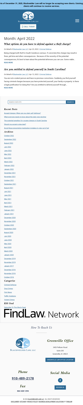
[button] (77, 21)
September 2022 (10, 139)
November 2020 (10, 221)
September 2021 (10, 184)
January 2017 (9, 266)
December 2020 (10, 218)
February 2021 (9, 210)
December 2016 (10, 270)
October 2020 (9, 225)
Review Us (60, 387)
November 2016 (10, 273)
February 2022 (9, 166)
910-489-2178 (23, 378)
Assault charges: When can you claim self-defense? (22, 113)
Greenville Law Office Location (60, 360)
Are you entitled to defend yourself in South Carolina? (35, 69)
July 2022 (7, 147)
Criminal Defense (45, 49)
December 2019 (10, 259)
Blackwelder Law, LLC (20, 49)
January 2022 (9, 169)
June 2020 (8, 240)
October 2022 (9, 136)
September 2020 (10, 229)
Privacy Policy (32, 401)
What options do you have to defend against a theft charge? (37, 44)
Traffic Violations (10, 296)
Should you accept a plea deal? (15, 124)
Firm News (8, 292)
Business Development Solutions (51, 401)
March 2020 (8, 251)
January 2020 (9, 255)
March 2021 (8, 207)
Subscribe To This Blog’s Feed (15, 307)
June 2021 (8, 195)
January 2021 (9, 214)
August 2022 (8, 143)
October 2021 (9, 180)
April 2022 (7, 158)
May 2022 (7, 154)
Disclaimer (15, 401)
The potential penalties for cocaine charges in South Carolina (25, 121)
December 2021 (10, 173)
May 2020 (7, 244)
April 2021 (7, 203)
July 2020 (7, 236)
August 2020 (8, 233)
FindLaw (69, 401)
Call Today (29, 27)
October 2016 (9, 277)
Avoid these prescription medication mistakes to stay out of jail (26, 128)
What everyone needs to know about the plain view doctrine (25, 117)
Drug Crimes (8, 289)
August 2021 (8, 188)
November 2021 (10, 177)
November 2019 (10, 262)
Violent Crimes (9, 300)
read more (8, 62)
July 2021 (7, 192)
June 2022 (8, 151)
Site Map (23, 401)
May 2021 (7, 199)
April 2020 (7, 247)
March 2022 (8, 162)
